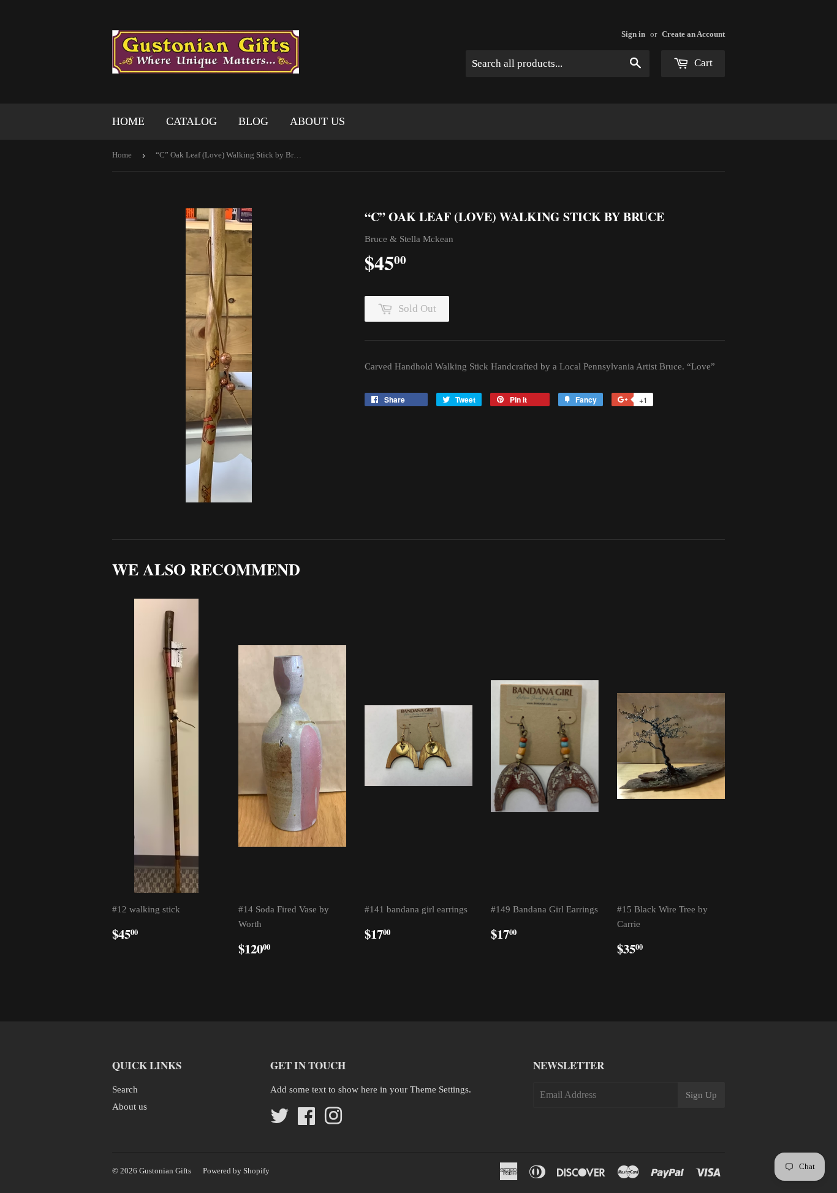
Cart (702, 63)
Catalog (191, 121)
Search (125, 1089)
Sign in (633, 34)
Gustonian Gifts (165, 1170)
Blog (253, 121)
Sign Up (701, 1095)
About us (317, 121)
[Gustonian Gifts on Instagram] (333, 1120)
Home (128, 121)
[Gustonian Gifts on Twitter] (279, 1120)
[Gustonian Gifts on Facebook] (306, 1120)
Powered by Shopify (236, 1170)
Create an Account (693, 34)
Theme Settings (439, 1089)
